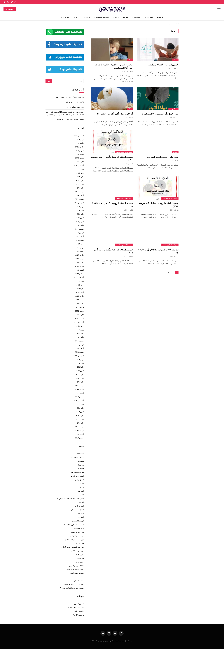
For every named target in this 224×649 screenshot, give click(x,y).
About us (80, 454)
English (66, 17)
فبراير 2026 (79, 151)
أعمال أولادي (79, 480)
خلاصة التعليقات (78, 611)
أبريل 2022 (80, 292)
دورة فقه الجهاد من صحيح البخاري (72, 547)
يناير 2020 (80, 382)
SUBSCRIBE (9, 9)
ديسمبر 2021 (79, 307)
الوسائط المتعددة (102, 17)
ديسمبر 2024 (79, 192)
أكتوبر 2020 (80, 348)
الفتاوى (125, 17)
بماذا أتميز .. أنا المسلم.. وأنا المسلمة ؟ (160, 113)
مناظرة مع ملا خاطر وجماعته (74, 584)
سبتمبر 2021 (79, 318)
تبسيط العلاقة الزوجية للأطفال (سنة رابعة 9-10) (158, 205)
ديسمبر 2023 (79, 229)
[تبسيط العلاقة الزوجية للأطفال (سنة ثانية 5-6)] (157, 234)
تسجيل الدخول (79, 604)
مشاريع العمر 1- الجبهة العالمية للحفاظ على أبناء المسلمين (114, 66)
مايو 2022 (80, 289)
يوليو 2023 (80, 244)
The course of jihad (77, 472)
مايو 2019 (80, 408)
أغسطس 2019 (79, 401)
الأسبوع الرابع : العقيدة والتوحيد (73, 102)
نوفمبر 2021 (79, 311)
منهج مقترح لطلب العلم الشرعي (162, 156)
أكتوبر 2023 (80, 236)
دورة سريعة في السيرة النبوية (74, 539)
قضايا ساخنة (79, 562)
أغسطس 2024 (79, 203)
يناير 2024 (80, 225)
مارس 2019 (79, 415)
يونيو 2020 (80, 363)
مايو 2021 (80, 333)
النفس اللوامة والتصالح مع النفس (162, 64)
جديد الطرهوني (173, 109)
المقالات (150, 17)
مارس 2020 (79, 374)
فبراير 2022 (79, 300)
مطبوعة (81, 577)
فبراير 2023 (79, 259)
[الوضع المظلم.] (8, 2)
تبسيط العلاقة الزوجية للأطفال (124, 152)
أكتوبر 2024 (80, 195)
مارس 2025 (79, 180)
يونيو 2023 (80, 248)
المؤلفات (137, 17)
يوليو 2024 (80, 207)
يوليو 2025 (80, 169)
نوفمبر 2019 (79, 389)
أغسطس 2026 (79, 136)
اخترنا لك (81, 484)
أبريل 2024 (80, 218)
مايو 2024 (80, 214)
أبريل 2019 (80, 412)
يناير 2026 (80, 154)
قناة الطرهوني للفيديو (76, 566)
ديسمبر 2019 (79, 386)
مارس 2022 (79, 296)
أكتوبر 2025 (80, 162)
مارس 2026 (79, 147)
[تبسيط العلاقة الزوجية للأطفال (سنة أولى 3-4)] (112, 234)
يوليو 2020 (80, 359)
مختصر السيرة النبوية (77, 573)
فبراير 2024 (79, 221)
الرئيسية (160, 17)
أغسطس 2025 (79, 165)
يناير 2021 (80, 337)
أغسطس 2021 (79, 322)
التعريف (76, 17)
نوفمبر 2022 (79, 266)
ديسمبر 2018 (79, 427)
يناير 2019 (80, 423)
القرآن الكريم (79, 506)
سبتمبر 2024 (79, 199)
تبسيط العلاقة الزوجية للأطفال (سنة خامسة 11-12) (112, 158)
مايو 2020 (80, 367)
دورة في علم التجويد (77, 551)
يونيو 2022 (80, 285)
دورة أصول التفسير (77, 532)
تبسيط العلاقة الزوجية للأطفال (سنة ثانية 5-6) (157, 251)
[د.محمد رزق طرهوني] (112, 9)
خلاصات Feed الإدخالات (76, 607)
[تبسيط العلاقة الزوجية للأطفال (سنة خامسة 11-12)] (112, 141)
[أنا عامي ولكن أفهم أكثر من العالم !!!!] (112, 98)
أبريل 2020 (80, 371)
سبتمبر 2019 (79, 397)
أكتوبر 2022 (80, 270)
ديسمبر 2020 (79, 341)
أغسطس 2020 (79, 356)
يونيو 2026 (80, 139)
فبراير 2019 (79, 419)
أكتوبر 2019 (80, 393)
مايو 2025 (80, 177)
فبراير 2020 (79, 378)
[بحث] (4, 2)
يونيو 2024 (80, 210)
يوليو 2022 (80, 281)
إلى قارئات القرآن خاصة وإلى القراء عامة (70, 97)
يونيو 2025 (80, 173)
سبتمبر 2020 (79, 352)
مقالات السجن (79, 581)
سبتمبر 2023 (79, 240)
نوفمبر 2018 (79, 430)
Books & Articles (78, 457)
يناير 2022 (80, 304)
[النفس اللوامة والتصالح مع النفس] (157, 49)
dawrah (81, 461)
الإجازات (116, 17)
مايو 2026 (80, 143)
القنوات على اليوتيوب (77, 510)
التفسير (81, 495)
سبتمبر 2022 (79, 274)
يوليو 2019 (80, 404)
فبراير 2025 (79, 184)
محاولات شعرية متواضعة (75, 569)
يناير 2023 (80, 262)
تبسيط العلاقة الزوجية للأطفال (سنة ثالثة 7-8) (112, 205)
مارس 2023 (79, 255)
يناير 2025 (80, 188)
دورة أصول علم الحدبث (76, 536)
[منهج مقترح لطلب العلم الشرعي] (157, 141)
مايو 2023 (80, 251)
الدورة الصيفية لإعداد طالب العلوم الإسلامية (69, 498)
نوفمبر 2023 (79, 233)
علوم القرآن (80, 554)
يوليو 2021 (80, 326)
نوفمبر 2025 (79, 158)
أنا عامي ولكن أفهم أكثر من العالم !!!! (115, 113)
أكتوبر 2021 (80, 315)
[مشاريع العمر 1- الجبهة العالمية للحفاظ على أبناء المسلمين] (112, 49)
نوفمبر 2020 (79, 345)
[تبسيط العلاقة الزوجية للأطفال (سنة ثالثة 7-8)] (112, 188)
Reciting (81, 469)
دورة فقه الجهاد (78, 543)
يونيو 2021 (80, 330)
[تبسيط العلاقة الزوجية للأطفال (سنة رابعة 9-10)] (157, 188)
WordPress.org (78, 615)
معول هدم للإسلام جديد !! (75, 107)
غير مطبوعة (80, 558)
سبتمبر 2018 (79, 438)
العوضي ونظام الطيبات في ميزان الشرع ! (70, 119)
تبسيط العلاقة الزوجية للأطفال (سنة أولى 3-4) (113, 251)
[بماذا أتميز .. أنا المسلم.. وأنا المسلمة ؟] (157, 98)
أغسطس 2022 (79, 277)
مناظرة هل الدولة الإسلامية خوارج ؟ (72, 588)
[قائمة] (218, 9)
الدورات (87, 17)
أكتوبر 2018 (80, 434)
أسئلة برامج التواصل (77, 476)
